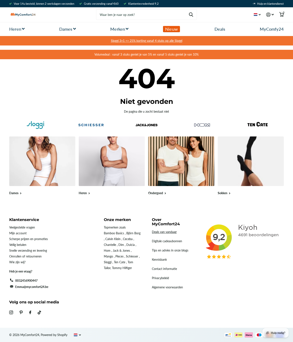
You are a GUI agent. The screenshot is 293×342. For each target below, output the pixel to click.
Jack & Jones (121, 250)
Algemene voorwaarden (167, 287)
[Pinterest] (21, 312)
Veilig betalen (17, 245)
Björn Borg (133, 233)
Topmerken (111, 227)
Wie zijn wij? (17, 262)
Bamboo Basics (114, 233)
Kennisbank (159, 259)
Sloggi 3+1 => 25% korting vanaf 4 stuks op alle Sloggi (146, 40)
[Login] (270, 15)
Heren (15, 29)
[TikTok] (39, 312)
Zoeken (191, 14)
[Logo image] (35, 125)
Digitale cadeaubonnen (167, 241)
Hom (107, 250)
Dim (121, 245)
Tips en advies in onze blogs (170, 250)
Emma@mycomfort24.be (31, 287)
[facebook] (30, 312)
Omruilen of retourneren (25, 256)
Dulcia (130, 245)
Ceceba (128, 239)
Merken (117, 29)
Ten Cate (119, 262)
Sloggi (108, 262)
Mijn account (18, 233)
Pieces (119, 256)
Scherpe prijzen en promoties (28, 239)
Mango (108, 256)
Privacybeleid (160, 278)
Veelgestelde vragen (22, 227)
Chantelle (110, 245)
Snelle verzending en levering (28, 250)
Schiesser (132, 256)
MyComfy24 (272, 29)
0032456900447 (26, 280)
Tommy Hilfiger (122, 268)
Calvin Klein (113, 239)
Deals (219, 29)
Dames (65, 29)
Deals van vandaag (164, 232)
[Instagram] (11, 312)
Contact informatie (164, 269)
